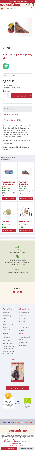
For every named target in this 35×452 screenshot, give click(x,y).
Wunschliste (7, 101)
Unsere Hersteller (8, 324)
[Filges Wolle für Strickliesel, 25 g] (26, 172)
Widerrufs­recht (24, 313)
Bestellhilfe (6, 340)
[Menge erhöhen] (8, 94)
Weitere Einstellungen (17, 445)
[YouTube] (21, 291)
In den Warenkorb (21, 96)
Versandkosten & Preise (24, 338)
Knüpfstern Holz (24, 221)
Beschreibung (8, 109)
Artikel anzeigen (9, 198)
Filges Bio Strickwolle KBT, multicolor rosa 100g (8, 184)
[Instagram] (17, 291)
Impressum (22, 316)
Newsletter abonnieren (6, 328)
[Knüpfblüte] (9, 211)
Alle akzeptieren (9, 448)
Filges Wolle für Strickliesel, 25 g (24, 183)
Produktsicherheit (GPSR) (12, 120)
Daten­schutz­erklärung (23, 320)
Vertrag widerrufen (17, 388)
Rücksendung (23, 345)
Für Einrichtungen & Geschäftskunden (9, 353)
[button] (2, 8)
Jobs (4, 321)
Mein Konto (6, 337)
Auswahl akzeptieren (26, 448)
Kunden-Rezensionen (11, 114)
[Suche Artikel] (32, 8)
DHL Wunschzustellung (23, 441)
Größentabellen (8, 343)
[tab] (17, 109)
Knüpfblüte (5, 221)
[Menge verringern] (8, 97)
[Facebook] (14, 291)
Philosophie (6, 313)
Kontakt (21, 330)
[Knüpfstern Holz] (26, 211)
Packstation (23, 342)
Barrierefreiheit (24, 327)
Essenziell (9, 441)
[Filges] (7, 48)
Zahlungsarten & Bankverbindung (8, 347)
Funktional (18, 443)
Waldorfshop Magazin (7, 317)
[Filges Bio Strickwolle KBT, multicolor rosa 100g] (9, 172)
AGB (20, 324)
